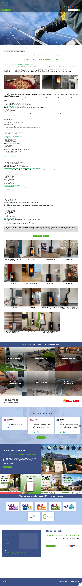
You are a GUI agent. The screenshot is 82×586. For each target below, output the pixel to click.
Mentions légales (63, 581)
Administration (74, 581)
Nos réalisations (21, 7)
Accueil (5, 7)
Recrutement (45, 7)
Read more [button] (36, 429)
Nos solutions (12, 7)
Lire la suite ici (8, 467)
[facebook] (66, 7)
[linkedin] (70, 7)
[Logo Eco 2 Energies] (5, 3)
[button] (2, 426)
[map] (64, 7)
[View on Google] (5, 420)
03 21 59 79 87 (37, 235)
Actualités (53, 7)
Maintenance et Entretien (33, 7)
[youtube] (72, 7)
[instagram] (68, 7)
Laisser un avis (41, 437)
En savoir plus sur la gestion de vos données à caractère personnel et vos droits (15, 553)
